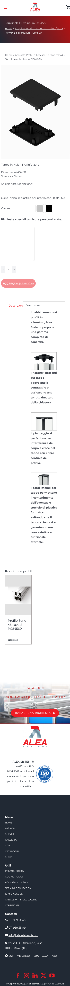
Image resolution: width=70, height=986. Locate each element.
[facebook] (18, 975)
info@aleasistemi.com (23, 935)
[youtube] (52, 975)
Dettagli (14, 640)
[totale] (35, 725)
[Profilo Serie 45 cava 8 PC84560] (18, 595)
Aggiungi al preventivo (18, 283)
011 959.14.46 (16, 920)
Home (8, 28)
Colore (5, 208)
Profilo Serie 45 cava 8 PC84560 (17, 625)
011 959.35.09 (17, 927)
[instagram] (26, 975)
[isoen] (44, 766)
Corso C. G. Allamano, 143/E (25, 943)
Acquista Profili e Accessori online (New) (39, 28)
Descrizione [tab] (15, 305)
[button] (40, 208)
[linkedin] (35, 975)
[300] (35, 3)
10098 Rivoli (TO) (16, 948)
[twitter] (43, 975)
